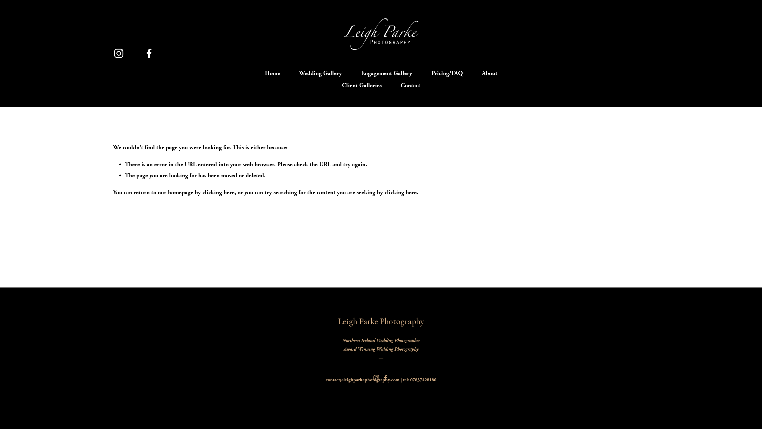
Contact (410, 85)
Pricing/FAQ (447, 73)
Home (272, 73)
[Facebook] (149, 53)
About (489, 73)
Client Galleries (362, 85)
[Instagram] (118, 53)
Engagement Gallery (386, 73)
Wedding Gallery (320, 73)
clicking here (218, 192)
